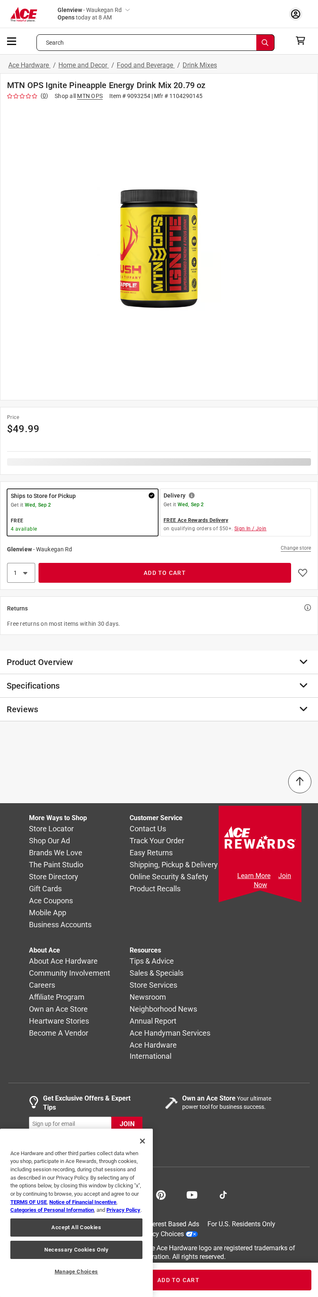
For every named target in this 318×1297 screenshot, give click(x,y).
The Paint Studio (56, 865)
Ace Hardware (29, 65)
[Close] (142, 1141)
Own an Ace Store (58, 1009)
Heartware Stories (59, 1021)
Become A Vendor (58, 1033)
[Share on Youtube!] (192, 1194)
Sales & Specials (156, 973)
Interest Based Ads (172, 1224)
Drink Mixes (200, 65)
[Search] (265, 42)
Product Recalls (155, 889)
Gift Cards (45, 889)
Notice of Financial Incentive (82, 1202)
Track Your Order (157, 841)
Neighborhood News (163, 1009)
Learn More (253, 876)
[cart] (303, 40)
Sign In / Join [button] (250, 528)
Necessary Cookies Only (76, 1250)
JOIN (127, 1124)
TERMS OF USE (28, 1202)
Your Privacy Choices (153, 1234)
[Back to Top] (299, 781)
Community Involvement (69, 973)
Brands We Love (55, 853)
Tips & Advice (152, 961)
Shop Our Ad (49, 841)
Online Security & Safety (169, 877)
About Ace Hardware (63, 961)
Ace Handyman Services (170, 1033)
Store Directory (53, 877)
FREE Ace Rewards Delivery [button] (196, 520)
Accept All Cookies (76, 1227)
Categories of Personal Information (52, 1210)
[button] (159, 248)
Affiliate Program (56, 997)
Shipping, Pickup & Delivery (174, 865)
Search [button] (55, 42)
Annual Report (153, 1021)
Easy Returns (151, 853)
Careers (42, 985)
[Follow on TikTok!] (223, 1194)
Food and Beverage (146, 65)
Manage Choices (76, 1271)
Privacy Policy (123, 1210)
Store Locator (51, 829)
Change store (296, 548)
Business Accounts (60, 925)
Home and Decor (83, 65)
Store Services (153, 985)
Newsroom (148, 997)
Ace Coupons (51, 901)
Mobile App (47, 913)
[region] (76, 1213)
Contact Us (148, 829)
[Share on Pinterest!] (161, 1194)
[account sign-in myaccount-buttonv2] (298, 13)
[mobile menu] (12, 40)
